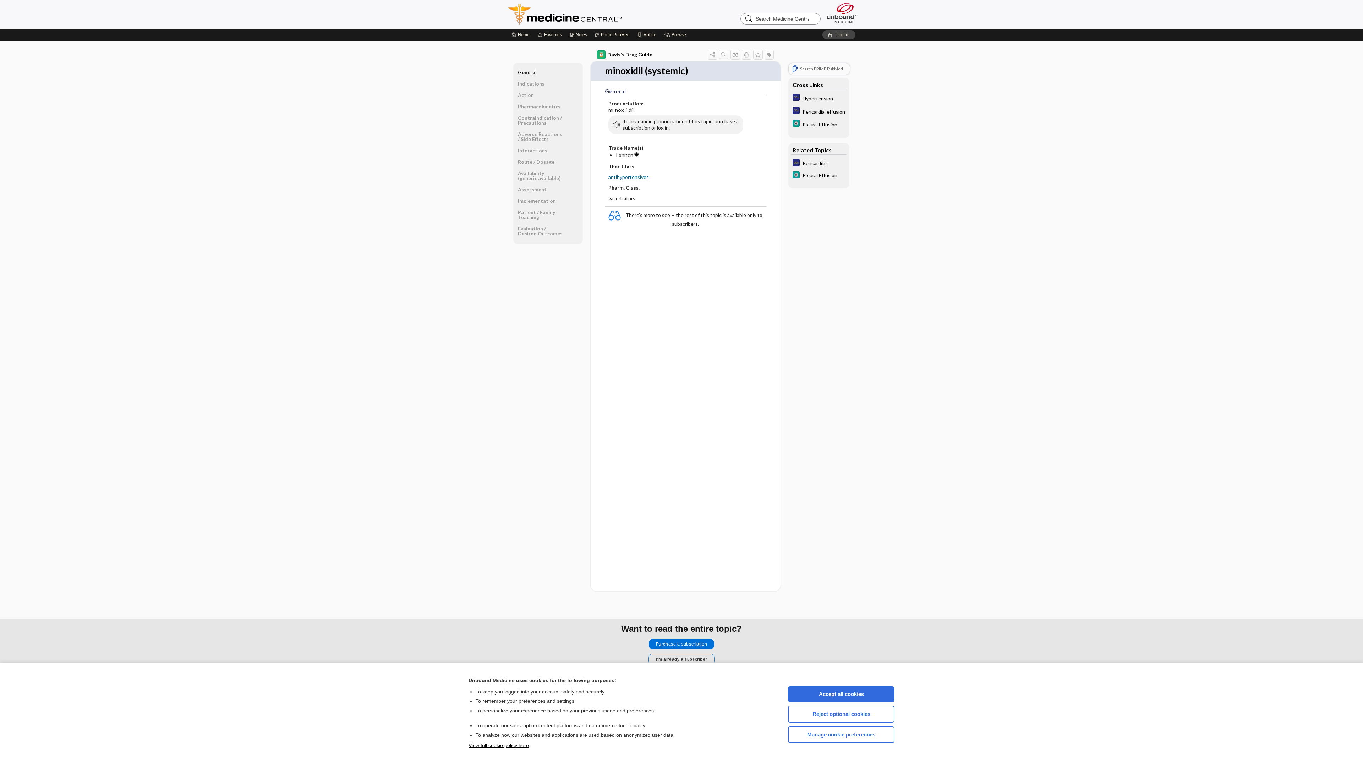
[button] (676, 35)
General (527, 72)
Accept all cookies (841, 694)
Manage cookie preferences (841, 734)
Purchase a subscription (681, 644)
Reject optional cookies (841, 714)
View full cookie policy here (499, 745)
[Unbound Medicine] (841, 13)
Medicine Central (596, 14)
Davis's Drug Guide (629, 54)
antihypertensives (628, 177)
